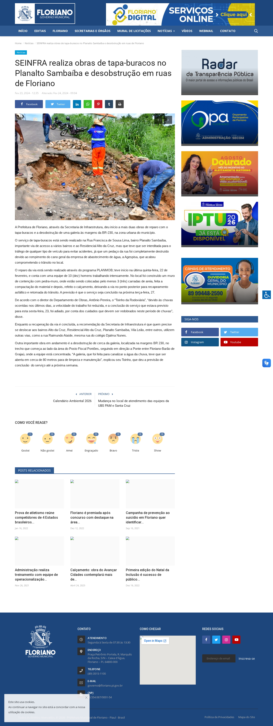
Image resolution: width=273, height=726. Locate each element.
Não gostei (47, 450)
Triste (135, 450)
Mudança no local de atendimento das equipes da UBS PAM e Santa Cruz (133, 403)
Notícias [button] (165, 31)
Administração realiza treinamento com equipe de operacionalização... (36, 574)
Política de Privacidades (219, 717)
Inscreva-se (247, 658)
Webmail (206, 31)
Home (18, 43)
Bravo (113, 450)
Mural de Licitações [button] (134, 31)
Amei (69, 450)
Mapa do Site (246, 717)
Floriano (60, 31)
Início (23, 31)
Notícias (29, 43)
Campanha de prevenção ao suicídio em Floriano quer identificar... (148, 517)
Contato (227, 31)
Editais (40, 31)
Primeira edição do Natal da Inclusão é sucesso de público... (147, 574)
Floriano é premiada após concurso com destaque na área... (91, 517)
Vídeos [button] (187, 31)
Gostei (25, 450)
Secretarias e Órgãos (92, 31)
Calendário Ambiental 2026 (72, 401)
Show (157, 450)
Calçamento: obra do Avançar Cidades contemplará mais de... (93, 574)
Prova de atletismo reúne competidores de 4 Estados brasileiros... (36, 517)
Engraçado (91, 450)
